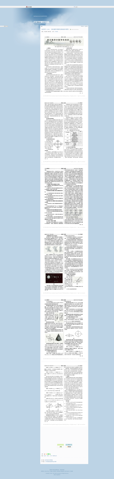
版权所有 (58, 474)
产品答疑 (71, 471)
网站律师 (62, 471)
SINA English (66, 471)
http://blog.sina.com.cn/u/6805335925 (40, 16)
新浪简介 (42, 471)
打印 (51, 455)
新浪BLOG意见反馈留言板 (54, 469)
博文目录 (39, 22)
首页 (35, 22)
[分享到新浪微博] (44, 454)
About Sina (47, 471)
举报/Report (55, 455)
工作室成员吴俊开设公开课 (50, 461)
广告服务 (51, 471)
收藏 (45, 455)
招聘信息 (58, 471)
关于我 (43, 22)
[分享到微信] (49, 454)
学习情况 (56, 31)
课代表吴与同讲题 (49, 460)
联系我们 (54, 471)
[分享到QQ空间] (46, 454)
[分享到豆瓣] (48, 454)
